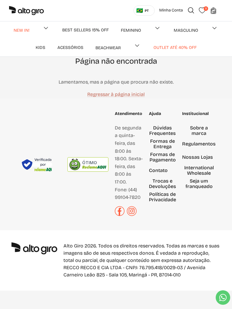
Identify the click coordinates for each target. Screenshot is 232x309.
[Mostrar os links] (46, 28)
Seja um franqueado (199, 183)
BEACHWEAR (108, 47)
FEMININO (131, 30)
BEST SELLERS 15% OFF (85, 30)
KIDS (40, 47)
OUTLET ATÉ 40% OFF (175, 47)
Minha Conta (171, 10)
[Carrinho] (213, 10)
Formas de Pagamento (163, 157)
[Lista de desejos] (202, 10)
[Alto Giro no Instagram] (132, 214)
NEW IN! (22, 30)
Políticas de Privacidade (162, 196)
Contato (158, 170)
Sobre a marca (199, 130)
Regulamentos (199, 144)
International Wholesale (199, 170)
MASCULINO (186, 30)
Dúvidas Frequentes (162, 130)
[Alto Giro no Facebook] (119, 214)
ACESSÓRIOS (70, 47)
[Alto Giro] (26, 10)
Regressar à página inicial (116, 94)
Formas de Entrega (162, 143)
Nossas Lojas (197, 157)
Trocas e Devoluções (162, 183)
